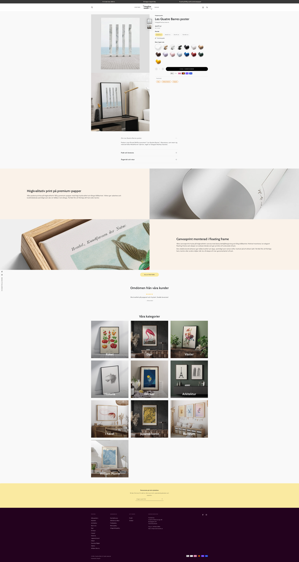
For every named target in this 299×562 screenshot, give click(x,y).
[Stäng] (175, 262)
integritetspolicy (167, 293)
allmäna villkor (164, 294)
